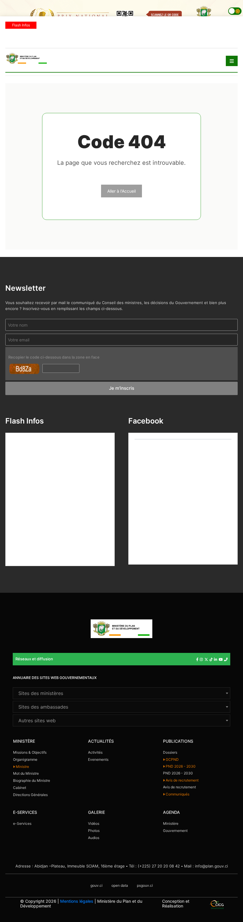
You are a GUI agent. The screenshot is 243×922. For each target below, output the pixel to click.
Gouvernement (175, 830)
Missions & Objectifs (30, 752)
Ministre (22, 766)
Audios (93, 837)
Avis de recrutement (182, 780)
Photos (94, 830)
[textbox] (121, 693)
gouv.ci (96, 885)
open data (119, 885)
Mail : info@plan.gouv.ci (206, 866)
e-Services (22, 823)
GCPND (172, 759)
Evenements (98, 759)
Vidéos (93, 823)
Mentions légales (76, 901)
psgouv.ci (145, 885)
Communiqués (177, 794)
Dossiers (170, 752)
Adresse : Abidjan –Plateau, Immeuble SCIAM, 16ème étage (70, 866)
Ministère (170, 823)
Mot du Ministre (26, 773)
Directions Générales (30, 794)
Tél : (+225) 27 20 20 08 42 (154, 866)
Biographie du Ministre (31, 780)
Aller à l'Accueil (121, 191)
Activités (95, 752)
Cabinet (19, 787)
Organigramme (25, 759)
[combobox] (121, 693)
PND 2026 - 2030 (180, 766)
